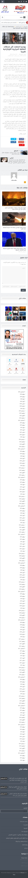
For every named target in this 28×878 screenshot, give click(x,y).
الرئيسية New (24, 831)
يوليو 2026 (22, 394)
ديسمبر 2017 (22, 639)
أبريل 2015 (22, 715)
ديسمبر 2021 (22, 525)
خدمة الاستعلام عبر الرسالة (21, 841)
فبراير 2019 (22, 606)
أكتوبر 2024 (22, 444)
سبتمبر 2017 (22, 646)
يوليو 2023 (22, 480)
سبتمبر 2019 (22, 589)
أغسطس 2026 (21, 392)
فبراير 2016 (22, 691)
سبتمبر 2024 (22, 446)
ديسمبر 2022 (22, 496)
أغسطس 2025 (21, 420)
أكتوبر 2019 (22, 587)
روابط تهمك (24, 845)
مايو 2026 (22, 399)
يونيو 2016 (22, 682)
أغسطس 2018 (21, 620)
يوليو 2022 (22, 508)
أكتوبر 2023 (22, 473)
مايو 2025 (22, 427)
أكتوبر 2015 (22, 701)
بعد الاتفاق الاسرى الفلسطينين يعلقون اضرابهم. (16, 838)
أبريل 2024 (22, 458)
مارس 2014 (22, 736)
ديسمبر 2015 (22, 696)
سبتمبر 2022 (22, 503)
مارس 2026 (22, 404)
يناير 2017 (22, 665)
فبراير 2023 (22, 492)
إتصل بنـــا (25, 825)
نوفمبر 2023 (22, 470)
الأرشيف (25, 808)
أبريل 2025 (22, 430)
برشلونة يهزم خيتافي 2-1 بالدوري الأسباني (18, 835)
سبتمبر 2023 (22, 475)
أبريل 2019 (22, 601)
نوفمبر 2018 (22, 613)
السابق (16, 151)
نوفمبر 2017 (22, 641)
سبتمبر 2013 (22, 751)
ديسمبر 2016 (22, 667)
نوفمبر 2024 (22, 442)
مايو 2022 (22, 513)
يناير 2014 (22, 741)
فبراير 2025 (22, 435)
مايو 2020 (22, 570)
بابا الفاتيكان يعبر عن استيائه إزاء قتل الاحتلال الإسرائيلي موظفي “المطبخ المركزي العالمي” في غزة (17, 161)
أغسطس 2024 (21, 449)
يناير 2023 (22, 494)
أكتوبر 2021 (22, 530)
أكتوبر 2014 (22, 720)
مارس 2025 (22, 432)
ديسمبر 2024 (22, 439)
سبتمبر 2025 (22, 418)
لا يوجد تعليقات (11, 55)
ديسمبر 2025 (22, 411)
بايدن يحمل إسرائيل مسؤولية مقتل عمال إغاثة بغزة (11, 153)
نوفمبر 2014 (22, 717)
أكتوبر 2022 (22, 501)
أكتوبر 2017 (22, 644)
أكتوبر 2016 (22, 672)
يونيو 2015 (22, 710)
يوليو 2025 (22, 423)
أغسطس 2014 (21, 725)
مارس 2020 (22, 575)
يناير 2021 (22, 551)
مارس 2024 (22, 461)
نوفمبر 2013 (22, 746)
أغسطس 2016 (21, 677)
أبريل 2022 (22, 515)
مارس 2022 (22, 518)
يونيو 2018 (22, 625)
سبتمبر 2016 (22, 675)
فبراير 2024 (22, 463)
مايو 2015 (22, 713)
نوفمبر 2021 (22, 527)
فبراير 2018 (22, 634)
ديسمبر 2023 (22, 468)
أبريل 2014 (22, 734)
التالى (11, 158)
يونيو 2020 (22, 568)
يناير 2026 (22, 408)
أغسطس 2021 (21, 534)
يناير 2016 (22, 694)
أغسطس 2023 (21, 477)
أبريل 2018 (22, 629)
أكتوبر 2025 (22, 416)
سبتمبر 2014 (22, 722)
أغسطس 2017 (21, 648)
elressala (21, 54)
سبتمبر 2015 (22, 703)
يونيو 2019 (22, 596)
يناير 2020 (22, 580)
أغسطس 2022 (21, 506)
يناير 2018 (22, 637)
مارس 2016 (22, 689)
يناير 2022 (22, 522)
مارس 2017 (22, 660)
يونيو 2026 (22, 397)
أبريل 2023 (22, 487)
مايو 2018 (22, 627)
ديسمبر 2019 (22, 582)
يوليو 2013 (22, 755)
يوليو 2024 (22, 451)
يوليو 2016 (22, 679)
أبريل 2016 (22, 686)
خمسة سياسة (24, 858)
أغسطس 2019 (21, 591)
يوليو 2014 (22, 727)
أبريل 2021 (22, 544)
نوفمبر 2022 (22, 499)
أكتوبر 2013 (22, 748)
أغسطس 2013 (21, 753)
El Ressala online (23, 822)
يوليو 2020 (22, 565)
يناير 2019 (22, 608)
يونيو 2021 (22, 539)
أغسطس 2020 (21, 563)
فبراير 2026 (22, 406)
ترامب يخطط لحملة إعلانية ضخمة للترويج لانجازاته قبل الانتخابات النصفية (14, 249)
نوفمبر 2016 (22, 670)
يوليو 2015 (22, 708)
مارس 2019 (22, 603)
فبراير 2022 (22, 520)
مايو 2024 (22, 456)
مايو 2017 (22, 656)
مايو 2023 (22, 484)
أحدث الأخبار (22, 55)
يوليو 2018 (22, 622)
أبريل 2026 (22, 401)
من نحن (25, 848)
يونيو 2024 (22, 454)
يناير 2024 (22, 465)
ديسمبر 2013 (22, 744)
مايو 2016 (22, 684)
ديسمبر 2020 (22, 553)
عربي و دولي (16, 55)
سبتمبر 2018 (22, 618)
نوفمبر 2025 (22, 413)
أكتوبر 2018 (22, 615)
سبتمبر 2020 (22, 561)
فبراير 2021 (22, 549)
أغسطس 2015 (21, 706)
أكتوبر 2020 (22, 558)
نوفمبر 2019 (22, 584)
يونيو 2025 (22, 425)
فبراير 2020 (22, 577)
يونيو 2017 (22, 653)
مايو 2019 (22, 599)
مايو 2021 (22, 542)
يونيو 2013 (22, 758)
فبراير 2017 (22, 663)
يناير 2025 (22, 437)
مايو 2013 (22, 760)
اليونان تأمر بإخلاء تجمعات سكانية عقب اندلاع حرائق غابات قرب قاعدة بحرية (15, 208)
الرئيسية (25, 828)
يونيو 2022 (22, 511)
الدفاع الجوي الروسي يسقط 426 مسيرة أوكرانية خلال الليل (14, 228)
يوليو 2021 (22, 537)
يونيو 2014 (22, 729)
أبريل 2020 (22, 572)
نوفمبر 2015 (22, 698)
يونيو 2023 (22, 482)
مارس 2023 (22, 489)
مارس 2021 (22, 546)
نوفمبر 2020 (22, 556)
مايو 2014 (22, 732)
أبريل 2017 (22, 658)
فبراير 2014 (22, 739)
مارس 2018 (22, 632)
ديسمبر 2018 (22, 610)
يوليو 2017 (22, 651)
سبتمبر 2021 (22, 532)
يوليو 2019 (22, 594)
